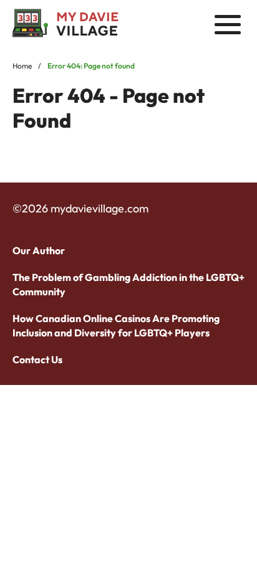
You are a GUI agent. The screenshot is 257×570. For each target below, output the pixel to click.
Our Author (38, 250)
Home (22, 65)
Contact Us (37, 359)
